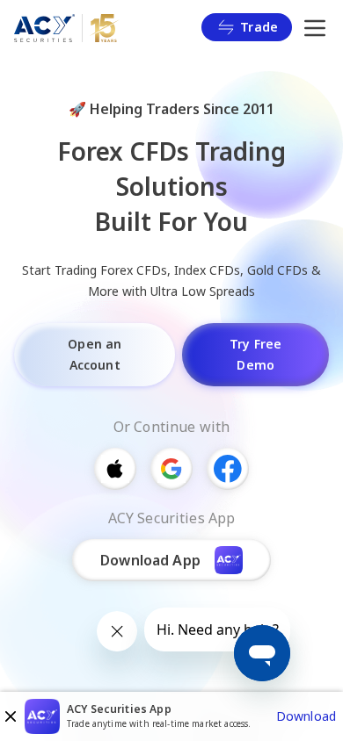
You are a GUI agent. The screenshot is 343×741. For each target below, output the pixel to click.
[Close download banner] (11, 716)
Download (306, 716)
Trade (259, 26)
